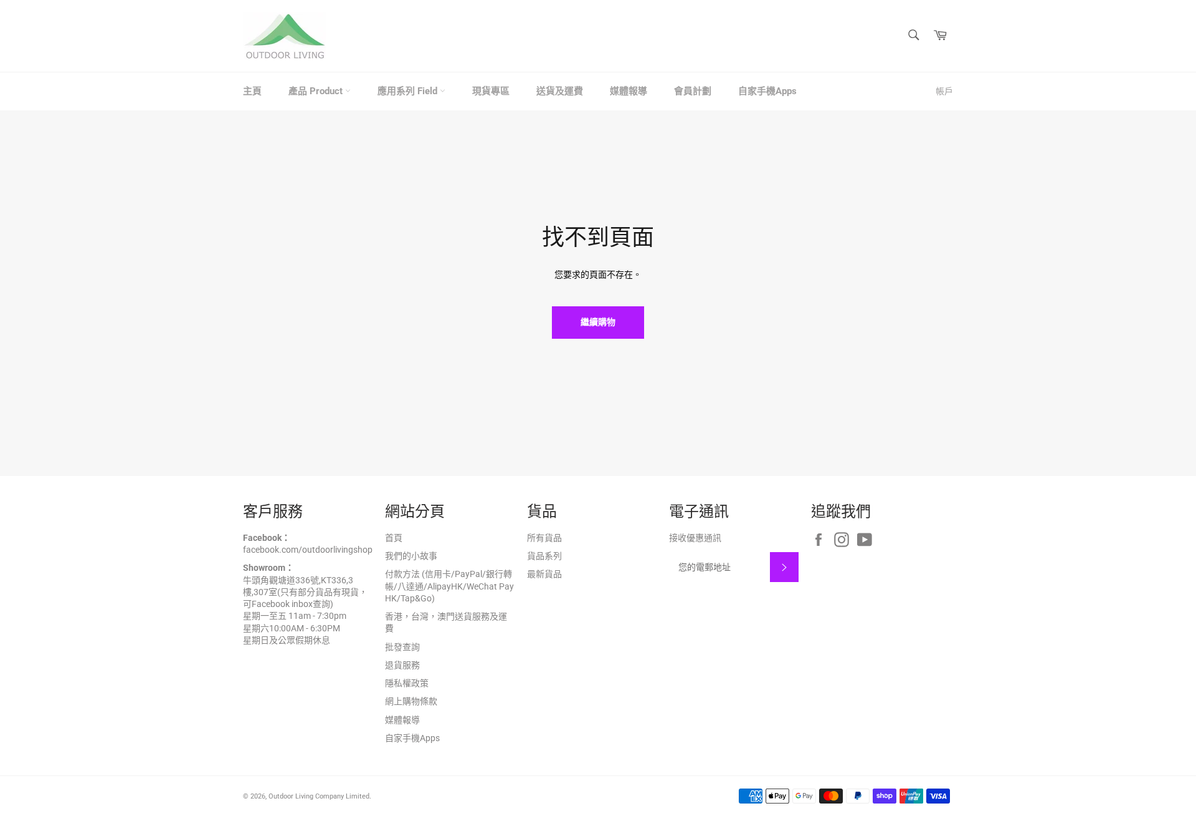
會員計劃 (692, 91)
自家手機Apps (767, 91)
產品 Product (316, 91)
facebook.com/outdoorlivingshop (308, 550)
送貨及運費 (559, 91)
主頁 (252, 91)
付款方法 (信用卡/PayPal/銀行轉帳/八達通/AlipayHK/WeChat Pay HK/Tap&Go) (449, 586)
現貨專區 (491, 91)
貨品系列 (544, 556)
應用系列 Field (408, 91)
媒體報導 (628, 91)
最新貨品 (544, 574)
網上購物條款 (411, 701)
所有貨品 (544, 538)
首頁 (393, 538)
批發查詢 (402, 647)
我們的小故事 (411, 556)
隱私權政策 (407, 683)
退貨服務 (402, 665)
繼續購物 (598, 322)
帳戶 (944, 91)
